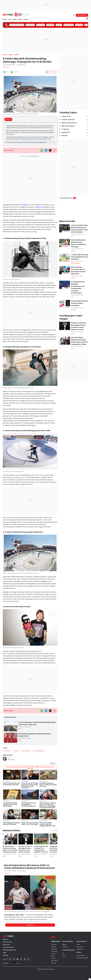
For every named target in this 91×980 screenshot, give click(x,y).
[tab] (8, 119)
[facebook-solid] (46, 150)
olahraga (23, 205)
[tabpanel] (30, 134)
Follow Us (5, 959)
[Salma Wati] (5, 759)
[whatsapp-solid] (41, 150)
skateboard (39, 207)
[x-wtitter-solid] (50, 150)
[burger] (87, 18)
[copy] (54, 150)
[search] (74, 15)
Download (5, 963)
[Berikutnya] (58, 841)
